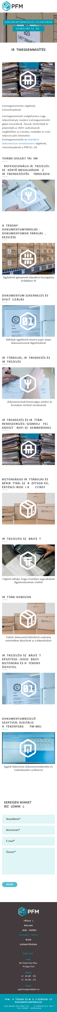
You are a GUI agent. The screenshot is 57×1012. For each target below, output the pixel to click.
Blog (28, 940)
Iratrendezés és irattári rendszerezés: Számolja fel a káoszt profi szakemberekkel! (27, 424)
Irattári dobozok (16, 597)
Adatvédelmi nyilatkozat (44, 1006)
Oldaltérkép (22, 1008)
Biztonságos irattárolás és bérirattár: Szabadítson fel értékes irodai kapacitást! (25, 483)
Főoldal (29, 921)
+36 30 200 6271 (28, 980)
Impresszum (35, 1008)
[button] (24, 39)
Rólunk (28, 926)
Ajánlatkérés (29, 930)
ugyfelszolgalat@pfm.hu (28, 989)
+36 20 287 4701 (28, 976)
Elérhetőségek (28, 945)
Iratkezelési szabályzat (21, 539)
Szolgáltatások (28, 935)
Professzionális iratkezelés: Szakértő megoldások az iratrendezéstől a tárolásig (26, 170)
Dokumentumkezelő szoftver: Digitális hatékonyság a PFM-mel (22, 722)
